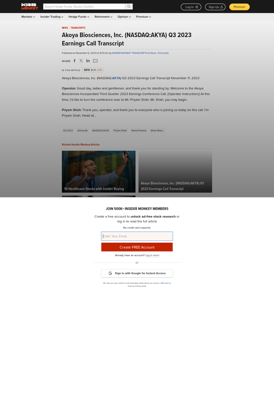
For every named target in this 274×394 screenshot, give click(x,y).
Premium (239, 7)
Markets (27, 17)
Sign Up (214, 7)
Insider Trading (50, 17)
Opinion (123, 17)
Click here (164, 282)
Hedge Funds (78, 17)
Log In (190, 7)
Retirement (102, 17)
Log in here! (152, 255)
